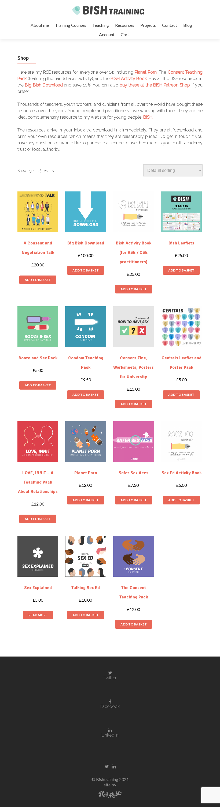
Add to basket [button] (38, 280)
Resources (124, 25)
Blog (187, 25)
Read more (37, 615)
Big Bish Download (44, 85)
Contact (169, 25)
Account (107, 34)
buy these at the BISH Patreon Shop (155, 85)
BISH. (148, 117)
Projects (148, 25)
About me (40, 25)
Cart (125, 34)
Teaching (100, 25)
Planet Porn (146, 72)
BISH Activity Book (128, 78)
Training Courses (70, 25)
